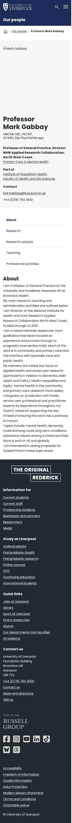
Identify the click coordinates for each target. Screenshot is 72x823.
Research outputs (19, 242)
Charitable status (16, 805)
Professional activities (22, 264)
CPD (6, 571)
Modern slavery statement (23, 793)
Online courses (14, 565)
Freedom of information (21, 774)
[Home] (27, 7)
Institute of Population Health (25, 174)
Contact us (11, 687)
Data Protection (15, 787)
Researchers (12, 522)
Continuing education (19, 577)
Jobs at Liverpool (16, 601)
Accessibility (12, 768)
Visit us (8, 699)
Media (7, 528)
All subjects (11, 638)
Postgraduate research (20, 558)
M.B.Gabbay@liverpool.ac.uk (24, 193)
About (11, 220)
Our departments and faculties (26, 632)
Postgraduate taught (19, 552)
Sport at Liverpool (16, 614)
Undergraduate (14, 546)
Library (8, 607)
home (5, 31)
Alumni (8, 626)
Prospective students (19, 510)
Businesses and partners (21, 516)
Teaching (13, 253)
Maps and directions (18, 693)
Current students (16, 497)
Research (13, 231)
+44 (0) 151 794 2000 (18, 681)
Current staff (13, 503)
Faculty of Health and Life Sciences (29, 179)
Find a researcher (16, 620)
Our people (14, 20)
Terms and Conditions (19, 799)
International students (20, 583)
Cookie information (17, 780)
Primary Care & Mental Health (25, 162)
